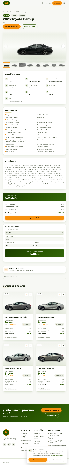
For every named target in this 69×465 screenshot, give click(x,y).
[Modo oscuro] (46, 3)
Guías (36, 439)
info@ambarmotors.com (58, 445)
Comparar (24, 450)
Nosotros (37, 433)
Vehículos (10, 12)
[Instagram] (9, 444)
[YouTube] (13, 444)
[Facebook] (4, 444)
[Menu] (64, 3)
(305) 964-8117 (51, 415)
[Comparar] (42, 3)
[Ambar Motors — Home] (6, 3)
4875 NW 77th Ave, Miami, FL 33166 (56, 434)
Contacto (37, 446)
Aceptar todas (38, 460)
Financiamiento (29, 26)
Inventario (24, 433)
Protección (24, 443)
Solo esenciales (57, 460)
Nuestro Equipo (39, 436)
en (50, 3)
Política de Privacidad (57, 455)
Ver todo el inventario (51, 410)
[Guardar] (26, 294)
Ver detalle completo (11, 337)
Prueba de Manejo (11, 26)
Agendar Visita (34, 218)
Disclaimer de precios (10, 276)
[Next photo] (63, 46)
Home (4, 12)
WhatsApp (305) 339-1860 (57, 442)
